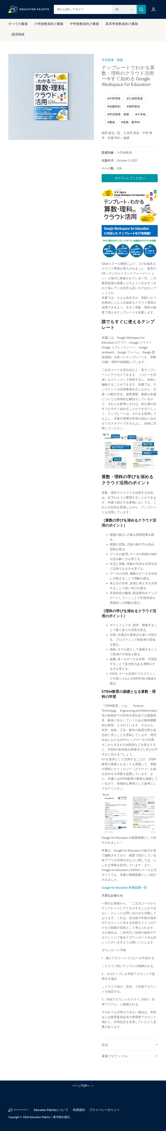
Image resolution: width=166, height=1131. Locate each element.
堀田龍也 (133, 106)
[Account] (153, 9)
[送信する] (141, 9)
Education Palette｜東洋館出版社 (50, 1117)
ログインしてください (130, 178)
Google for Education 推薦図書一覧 (124, 887)
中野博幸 (114, 98)
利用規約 (79, 1110)
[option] (51, 97)
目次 (105, 1045)
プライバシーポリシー (104, 1110)
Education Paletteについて (51, 1110)
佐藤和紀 (114, 106)
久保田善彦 (135, 98)
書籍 (111, 122)
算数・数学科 (130, 122)
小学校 (140, 114)
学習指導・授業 (112, 60)
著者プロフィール (115, 1056)
